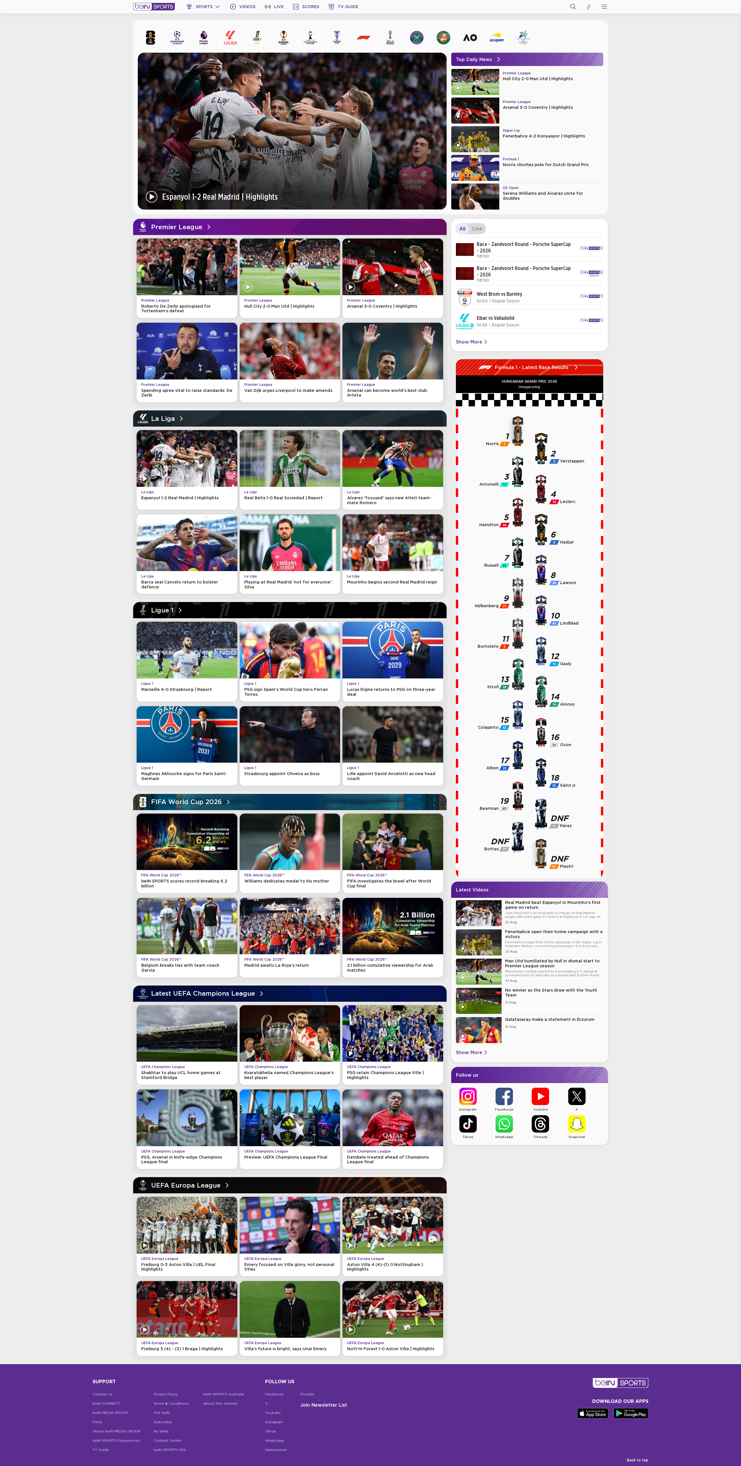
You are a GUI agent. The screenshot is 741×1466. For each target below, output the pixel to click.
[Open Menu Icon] (604, 6)
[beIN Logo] (154, 6)
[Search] (573, 6)
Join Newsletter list (323, 1405)
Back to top (637, 1460)
